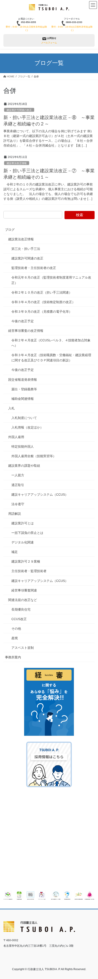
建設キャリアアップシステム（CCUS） (39, 494)
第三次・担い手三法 (25, 249)
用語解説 (14, 513)
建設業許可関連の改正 (19, 110)
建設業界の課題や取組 (24, 465)
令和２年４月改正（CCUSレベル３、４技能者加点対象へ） (50, 342)
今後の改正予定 (22, 321)
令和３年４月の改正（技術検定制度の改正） (43, 302)
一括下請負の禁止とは (27, 533)
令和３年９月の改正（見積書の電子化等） (41, 311)
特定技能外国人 (22, 446)
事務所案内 (13, 657)
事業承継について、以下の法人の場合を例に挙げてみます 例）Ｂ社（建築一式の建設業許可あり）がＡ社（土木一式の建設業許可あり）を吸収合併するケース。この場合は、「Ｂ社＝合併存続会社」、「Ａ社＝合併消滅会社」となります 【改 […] (48, 138)
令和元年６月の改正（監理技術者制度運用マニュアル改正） (51, 280)
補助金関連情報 (22, 399)
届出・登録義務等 (24, 389)
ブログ (10, 229)
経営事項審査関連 (24, 590)
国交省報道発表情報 (22, 379)
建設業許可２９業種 (25, 561)
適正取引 (17, 485)
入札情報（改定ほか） (27, 427)
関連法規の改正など (22, 600)
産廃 (14, 638)
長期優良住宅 (21, 609)
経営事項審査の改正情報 (25, 330)
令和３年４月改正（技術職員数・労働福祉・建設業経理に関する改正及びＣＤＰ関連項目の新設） (51, 357)
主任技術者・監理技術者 (28, 571)
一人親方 (17, 475)
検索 (79, 215)
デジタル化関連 (22, 542)
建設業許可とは (22, 523)
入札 (11, 408)
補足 (14, 552)
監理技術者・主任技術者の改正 (33, 268)
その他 (16, 628)
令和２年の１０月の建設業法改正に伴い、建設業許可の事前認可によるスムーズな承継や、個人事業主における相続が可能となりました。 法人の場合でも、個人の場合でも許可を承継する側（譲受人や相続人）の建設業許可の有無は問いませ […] (48, 191)
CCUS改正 (19, 619)
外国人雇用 (16, 437)
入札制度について (24, 418)
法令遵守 (17, 504)
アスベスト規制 (22, 647)
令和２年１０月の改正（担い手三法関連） (41, 292)
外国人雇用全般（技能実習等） (33, 456)
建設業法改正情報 (17, 163)
